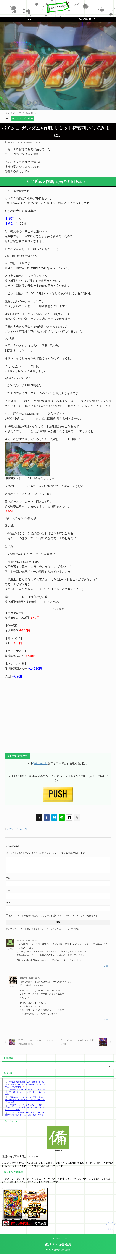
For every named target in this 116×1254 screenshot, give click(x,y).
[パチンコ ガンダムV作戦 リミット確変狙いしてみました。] (54, 817)
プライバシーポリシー (58, 1238)
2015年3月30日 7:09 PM (30, 978)
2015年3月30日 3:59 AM (27, 940)
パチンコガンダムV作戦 (17, 829)
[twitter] (39, 817)
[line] (62, 817)
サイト (9, 903)
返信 (106, 966)
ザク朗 (10, 949)
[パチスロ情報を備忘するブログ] (58, 10)
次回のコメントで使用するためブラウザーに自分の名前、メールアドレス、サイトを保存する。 (54, 915)
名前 (8, 877)
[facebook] (47, 817)
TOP (28, 19)
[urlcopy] (77, 817)
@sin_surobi (40, 763)
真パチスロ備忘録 (58, 1245)
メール (9, 890)
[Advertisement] (58, 714)
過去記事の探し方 (87, 19)
